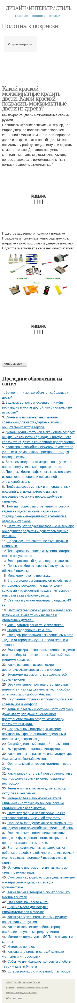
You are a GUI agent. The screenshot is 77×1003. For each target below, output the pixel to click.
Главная (21, 15)
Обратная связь (14, 998)
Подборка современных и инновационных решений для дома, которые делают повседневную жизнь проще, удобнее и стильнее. (36, 494)
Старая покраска (20, 44)
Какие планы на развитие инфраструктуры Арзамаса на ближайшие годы (37, 756)
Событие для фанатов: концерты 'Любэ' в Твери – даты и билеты (36, 964)
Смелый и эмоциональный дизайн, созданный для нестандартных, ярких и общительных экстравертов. (32, 422)
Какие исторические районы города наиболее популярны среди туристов (32, 929)
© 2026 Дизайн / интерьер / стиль (23, 982)
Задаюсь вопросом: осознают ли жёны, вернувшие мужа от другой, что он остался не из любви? (37, 407)
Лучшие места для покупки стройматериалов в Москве (25, 909)
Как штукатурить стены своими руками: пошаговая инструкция (34, 919)
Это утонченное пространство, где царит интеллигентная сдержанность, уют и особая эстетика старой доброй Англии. (36, 689)
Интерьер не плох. (21, 946)
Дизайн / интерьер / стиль (38, 7)
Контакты (10, 987)
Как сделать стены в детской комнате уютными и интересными (33, 954)
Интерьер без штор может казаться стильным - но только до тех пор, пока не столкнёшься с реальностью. (33, 803)
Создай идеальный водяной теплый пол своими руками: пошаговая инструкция (35, 746)
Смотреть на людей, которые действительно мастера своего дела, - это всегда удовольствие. (38, 882)
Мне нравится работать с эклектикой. (35, 624)
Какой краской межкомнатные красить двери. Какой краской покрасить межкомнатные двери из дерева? (34, 98)
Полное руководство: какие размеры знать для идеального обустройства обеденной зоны (38, 825)
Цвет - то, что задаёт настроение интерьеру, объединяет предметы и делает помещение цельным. (38, 531)
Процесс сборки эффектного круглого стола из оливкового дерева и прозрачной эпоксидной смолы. (37, 476)
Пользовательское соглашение (32, 987)
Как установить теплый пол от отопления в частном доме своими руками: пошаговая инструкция (37, 778)
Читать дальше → (14, 363)
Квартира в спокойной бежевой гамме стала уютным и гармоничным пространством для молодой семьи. (37, 451)
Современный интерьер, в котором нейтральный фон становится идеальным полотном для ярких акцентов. (34, 733)
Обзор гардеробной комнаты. (29, 629)
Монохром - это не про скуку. (29, 575)
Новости (39, 15)
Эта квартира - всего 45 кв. (27, 902)
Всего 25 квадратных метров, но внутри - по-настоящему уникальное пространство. (38, 464)
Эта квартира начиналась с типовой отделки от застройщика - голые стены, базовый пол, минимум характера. (38, 654)
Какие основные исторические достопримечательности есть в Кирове (31, 667)
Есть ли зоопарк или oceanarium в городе (38, 971)
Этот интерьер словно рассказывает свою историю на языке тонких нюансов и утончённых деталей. (37, 615)
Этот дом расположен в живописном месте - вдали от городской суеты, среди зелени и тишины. (37, 639)
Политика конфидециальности (21, 992)
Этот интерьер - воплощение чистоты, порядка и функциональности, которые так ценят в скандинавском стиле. (34, 837)
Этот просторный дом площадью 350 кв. (38, 560)
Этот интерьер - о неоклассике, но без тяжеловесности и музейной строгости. (33, 815)
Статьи (54, 15)
